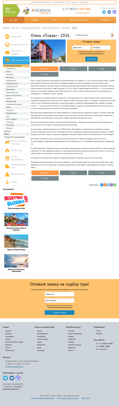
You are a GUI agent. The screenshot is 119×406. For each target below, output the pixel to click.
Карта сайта (85, 398)
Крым (6, 134)
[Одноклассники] (105, 184)
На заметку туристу (78, 20)
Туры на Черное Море (20, 60)
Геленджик (10, 89)
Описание (45, 69)
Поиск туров (16, 37)
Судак (39, 342)
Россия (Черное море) (14, 342)
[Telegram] (108, 184)
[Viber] (111, 184)
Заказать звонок (83, 13)
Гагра (39, 348)
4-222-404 (78, 9)
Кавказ (71, 336)
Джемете (9, 75)
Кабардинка (11, 81)
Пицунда (40, 350)
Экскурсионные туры (19, 44)
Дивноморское (12, 92)
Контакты (105, 20)
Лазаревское (11, 113)
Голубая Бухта (11, 86)
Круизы (14, 182)
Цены (73, 69)
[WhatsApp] (114, 184)
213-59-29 (25, 364)
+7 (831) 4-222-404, (13, 364)
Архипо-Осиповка (13, 95)
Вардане (9, 128)
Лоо (7, 116)
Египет (8, 348)
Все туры (14, 20)
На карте (44, 74)
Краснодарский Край (13, 66)
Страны (34, 20)
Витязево (9, 78)
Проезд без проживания (14, 137)
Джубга (9, 98)
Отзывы (99, 334)
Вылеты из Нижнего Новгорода (19, 142)
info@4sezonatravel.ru (14, 367)
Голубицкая (10, 69)
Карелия (71, 339)
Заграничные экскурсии (16, 52)
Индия (8, 339)
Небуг (8, 107)
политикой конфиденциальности (91, 53)
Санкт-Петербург (75, 334)
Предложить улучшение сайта (68, 398)
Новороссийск (12, 83)
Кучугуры (10, 122)
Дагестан (72, 348)
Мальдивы (9, 336)
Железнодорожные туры (19, 166)
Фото (102, 69)
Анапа (8, 72)
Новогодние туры (18, 174)
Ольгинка (10, 110)
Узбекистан (9, 350)
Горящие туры (16, 150)
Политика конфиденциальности (43, 398)
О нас (53, 20)
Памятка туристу (82, 35)
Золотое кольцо (74, 345)
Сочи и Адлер (11, 119)
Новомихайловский (14, 104)
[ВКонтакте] (101, 184)
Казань (71, 342)
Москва (71, 331)
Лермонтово (11, 101)
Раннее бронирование (17, 158)
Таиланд (8, 334)
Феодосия (41, 345)
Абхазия (7, 131)
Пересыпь (10, 125)
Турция (8, 331)
